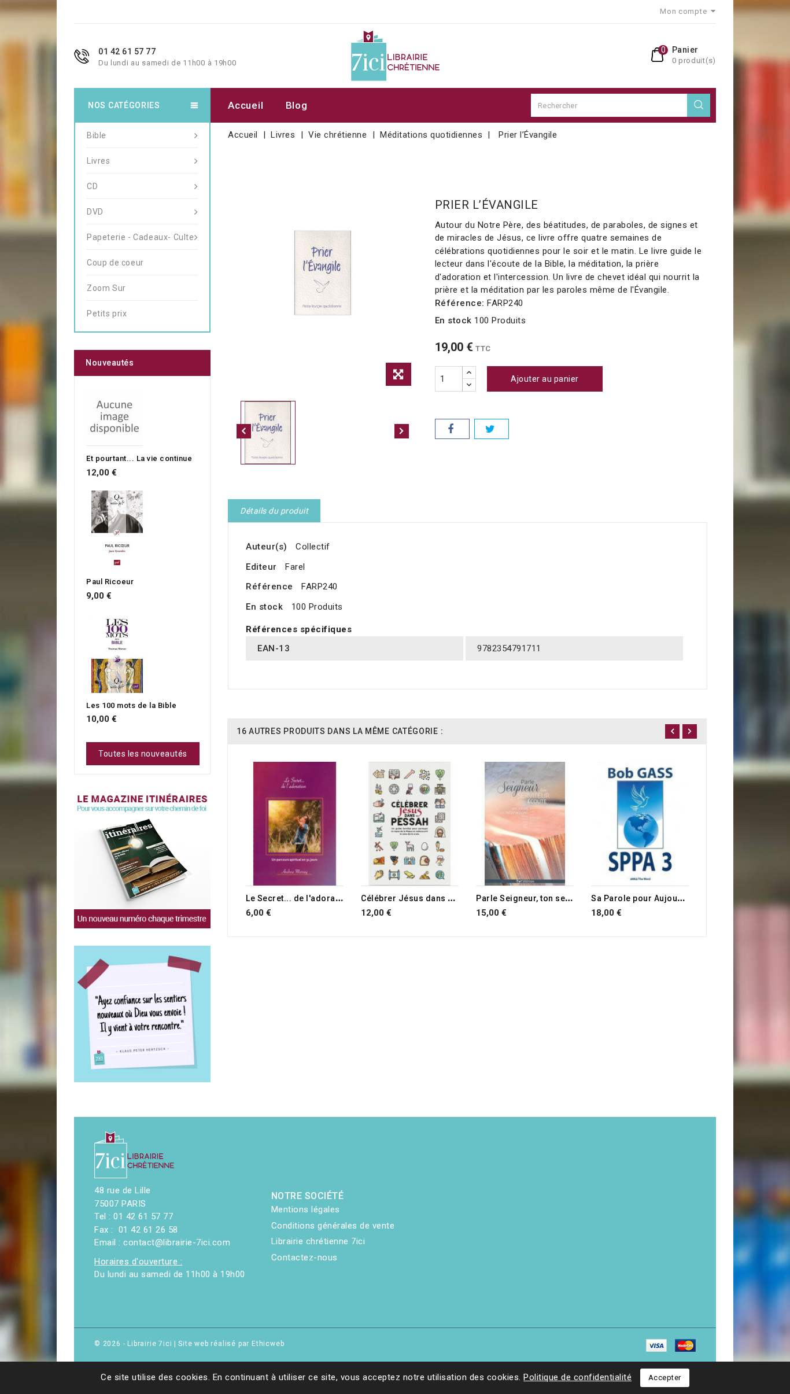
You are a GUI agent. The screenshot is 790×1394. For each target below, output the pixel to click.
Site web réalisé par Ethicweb (231, 1344)
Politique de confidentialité (577, 1377)
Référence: (460, 303)
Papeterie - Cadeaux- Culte (140, 237)
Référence (269, 586)
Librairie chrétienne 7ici (318, 1241)
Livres (98, 160)
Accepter (664, 1377)
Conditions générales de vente (333, 1225)
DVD (95, 211)
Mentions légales (305, 1209)
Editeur (261, 567)
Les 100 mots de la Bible (131, 705)
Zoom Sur (106, 288)
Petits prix (107, 313)
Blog (297, 105)
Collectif (313, 546)
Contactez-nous (304, 1257)
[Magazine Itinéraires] (142, 860)
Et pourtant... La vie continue (139, 458)
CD (92, 186)
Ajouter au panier (545, 378)
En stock (453, 320)
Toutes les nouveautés (142, 753)
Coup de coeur (115, 262)
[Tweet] (491, 428)
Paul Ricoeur (110, 581)
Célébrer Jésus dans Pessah (419, 898)
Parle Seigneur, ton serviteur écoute (549, 898)
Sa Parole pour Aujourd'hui (646, 898)
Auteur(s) (266, 546)
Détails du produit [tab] (274, 510)
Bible (96, 135)
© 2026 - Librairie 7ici (134, 1344)
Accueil (245, 105)
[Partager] (452, 428)
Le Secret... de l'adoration (298, 898)
